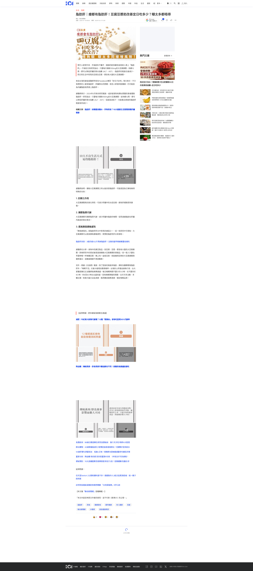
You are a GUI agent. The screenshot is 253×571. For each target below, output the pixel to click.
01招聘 (90, 566)
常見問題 (112, 566)
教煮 (82, 10)
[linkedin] (161, 566)
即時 (110, 3)
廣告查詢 (97, 566)
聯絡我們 (120, 566)
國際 (123, 3)
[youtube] (156, 566)
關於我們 (83, 566)
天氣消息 (103, 3)
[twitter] (165, 566)
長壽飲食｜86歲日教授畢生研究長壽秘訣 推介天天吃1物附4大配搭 (103, 442)
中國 (129, 3)
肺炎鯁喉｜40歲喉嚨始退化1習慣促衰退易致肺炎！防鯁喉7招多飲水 (103, 447)
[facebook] (146, 566)
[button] (166, 20)
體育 (148, 3)
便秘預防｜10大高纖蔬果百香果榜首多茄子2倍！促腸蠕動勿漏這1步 (102, 461)
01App (105, 566)
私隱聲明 (128, 566)
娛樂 (83, 3)
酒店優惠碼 (92, 3)
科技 (136, 3)
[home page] (69, 3)
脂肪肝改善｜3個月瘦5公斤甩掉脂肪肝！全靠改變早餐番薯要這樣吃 (103, 242)
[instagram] (151, 566)
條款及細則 (136, 566)
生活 (142, 3)
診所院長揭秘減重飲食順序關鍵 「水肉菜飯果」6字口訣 (98, 485)
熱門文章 (144, 55)
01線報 (75, 566)
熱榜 (117, 3)
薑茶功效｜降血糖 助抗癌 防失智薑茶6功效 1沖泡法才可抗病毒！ (102, 457)
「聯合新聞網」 (89, 491)
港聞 (77, 3)
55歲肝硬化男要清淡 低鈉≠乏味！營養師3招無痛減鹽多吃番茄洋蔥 (103, 452)
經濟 (155, 3)
